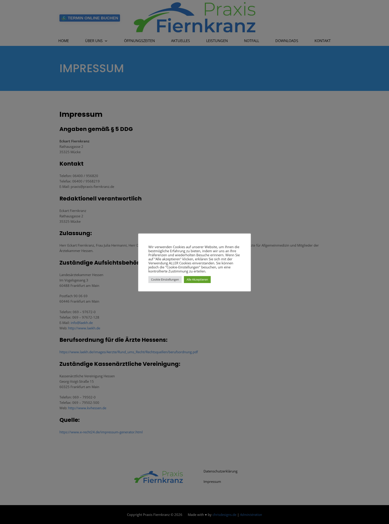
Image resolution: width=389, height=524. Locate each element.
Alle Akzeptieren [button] (197, 279)
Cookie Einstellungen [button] (165, 279)
